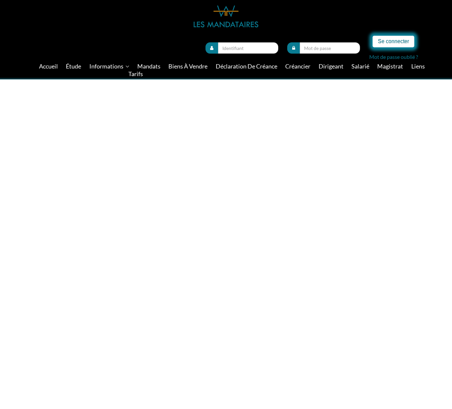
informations (106, 66)
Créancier (297, 66)
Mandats (148, 66)
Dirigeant (331, 66)
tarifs (135, 73)
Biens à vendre (187, 66)
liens (418, 66)
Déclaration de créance (246, 66)
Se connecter (393, 41)
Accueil (48, 66)
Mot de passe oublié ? (393, 57)
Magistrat (390, 66)
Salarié (360, 66)
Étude (73, 66)
